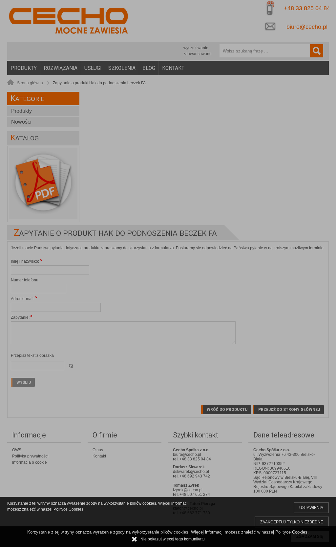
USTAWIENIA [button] (311, 507)
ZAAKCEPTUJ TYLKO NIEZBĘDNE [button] (291, 522)
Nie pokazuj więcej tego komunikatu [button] (172, 539)
